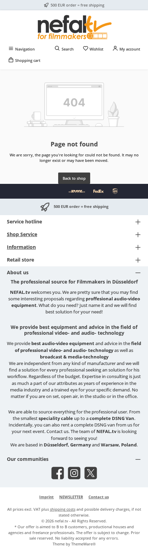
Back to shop (74, 178)
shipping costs (62, 509)
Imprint (46, 496)
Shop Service (22, 234)
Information (21, 247)
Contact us (98, 496)
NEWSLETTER (71, 496)
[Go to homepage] (74, 27)
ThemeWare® (83, 543)
